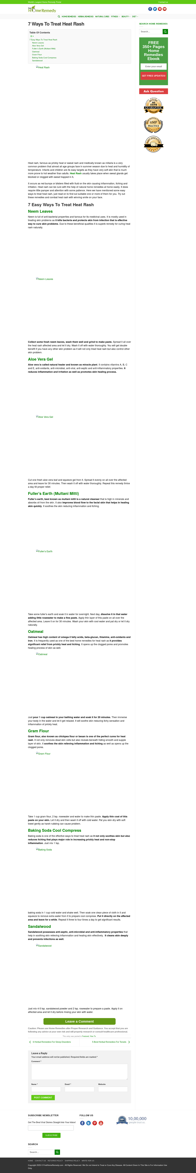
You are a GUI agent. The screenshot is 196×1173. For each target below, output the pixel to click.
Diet (134, 16)
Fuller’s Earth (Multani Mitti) (43, 49)
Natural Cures (102, 16)
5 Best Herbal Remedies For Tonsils (109, 1042)
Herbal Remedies (85, 16)
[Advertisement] (50, 140)
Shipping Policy (72, 1161)
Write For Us (88, 1161)
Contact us (163, 2)
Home (30, 1161)
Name (34, 1084)
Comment (36, 1061)
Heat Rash (76, 173)
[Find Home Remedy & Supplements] (42, 9)
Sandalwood (37, 60)
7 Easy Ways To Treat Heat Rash (43, 40)
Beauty (125, 16)
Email (68, 1084)
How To (93, 1036)
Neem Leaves (38, 43)
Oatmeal (35, 52)
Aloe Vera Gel (38, 46)
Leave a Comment (79, 1021)
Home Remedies (69, 16)
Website (102, 1084)
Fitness (114, 16)
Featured (85, 1036)
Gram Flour (37, 55)
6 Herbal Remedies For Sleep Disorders (51, 1042)
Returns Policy (55, 1161)
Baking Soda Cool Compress (44, 58)
